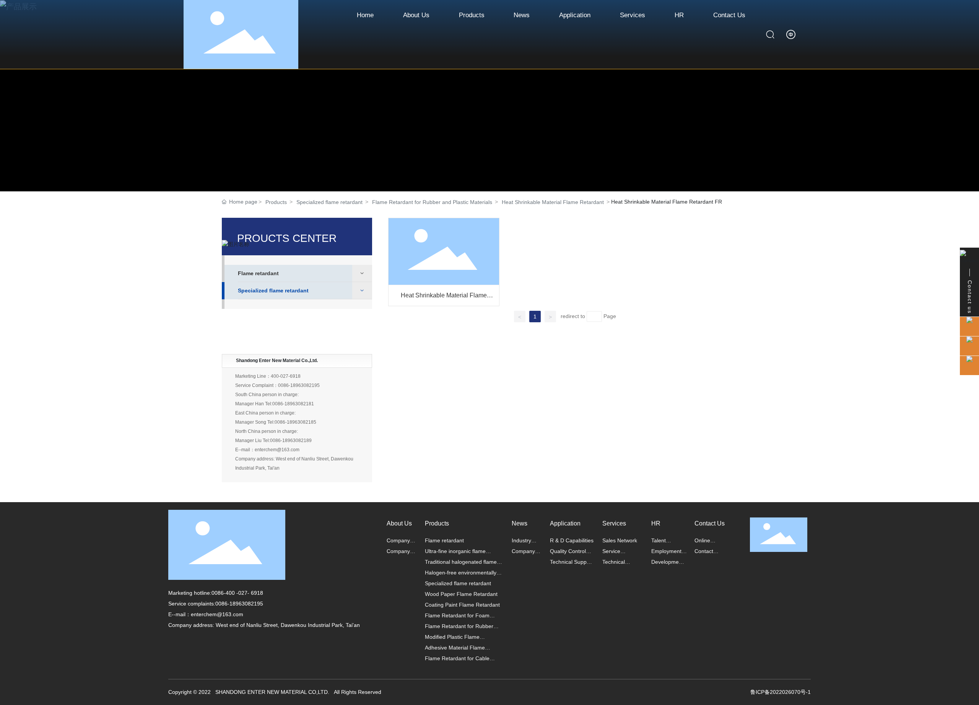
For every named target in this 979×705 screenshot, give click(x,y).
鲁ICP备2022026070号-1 (780, 692)
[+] (444, 251)
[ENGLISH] (790, 34)
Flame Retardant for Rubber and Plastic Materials (432, 202)
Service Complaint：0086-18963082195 (277, 385)
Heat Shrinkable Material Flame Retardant (553, 202)
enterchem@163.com (217, 614)
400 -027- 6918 (244, 593)
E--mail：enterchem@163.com (267, 449)
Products (276, 202)
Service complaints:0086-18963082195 (215, 604)
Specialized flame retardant (329, 202)
